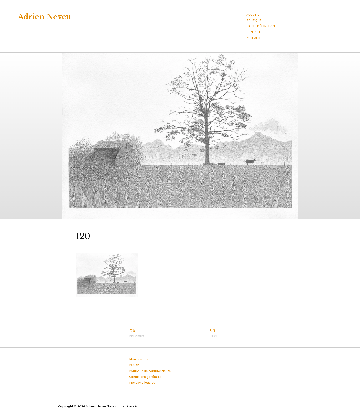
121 (213, 333)
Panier (134, 365)
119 (136, 333)
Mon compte (138, 359)
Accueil (252, 14)
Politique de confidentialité (150, 371)
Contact (253, 32)
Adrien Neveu (44, 16)
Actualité (254, 38)
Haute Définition (260, 26)
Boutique (253, 20)
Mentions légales (142, 382)
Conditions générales (145, 377)
